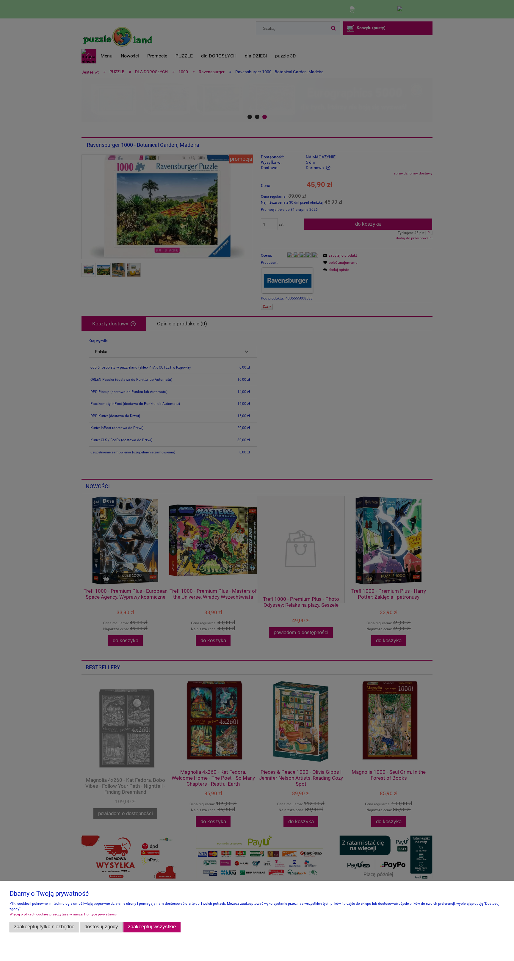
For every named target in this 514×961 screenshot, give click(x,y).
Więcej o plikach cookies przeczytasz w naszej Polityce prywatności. (64, 914)
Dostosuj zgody (101, 926)
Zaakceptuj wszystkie (152, 926)
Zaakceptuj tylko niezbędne (44, 926)
